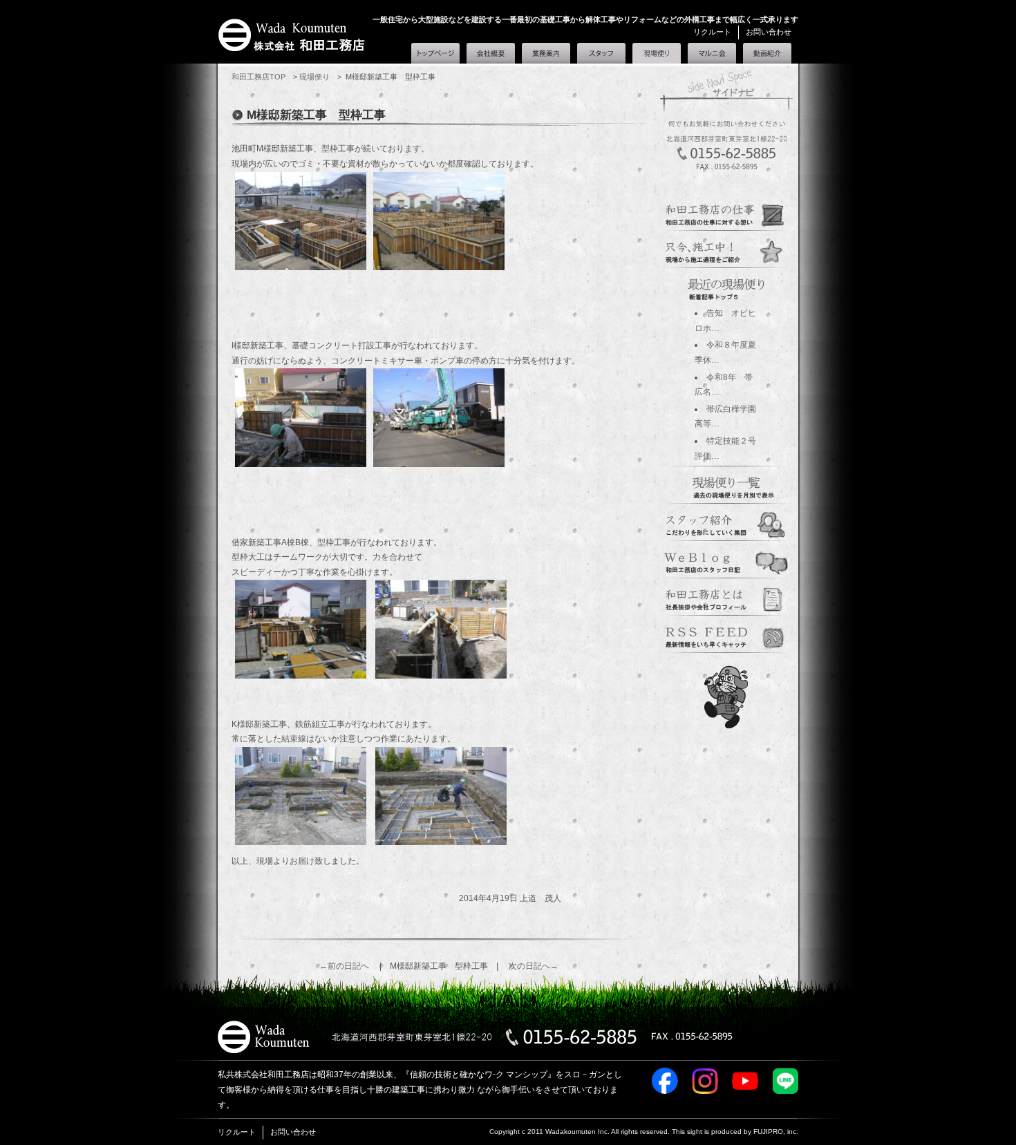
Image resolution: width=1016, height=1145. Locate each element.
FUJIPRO (768, 1131)
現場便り (656, 50)
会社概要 (491, 53)
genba (726, 250)
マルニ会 (712, 53)
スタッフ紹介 (601, 53)
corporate (726, 597)
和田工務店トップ (435, 53)
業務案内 (546, 53)
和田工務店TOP (258, 77)
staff (726, 523)
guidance (726, 212)
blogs (726, 560)
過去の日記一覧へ (726, 485)
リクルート (712, 32)
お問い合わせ (768, 32)
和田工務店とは (767, 53)
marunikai (726, 635)
